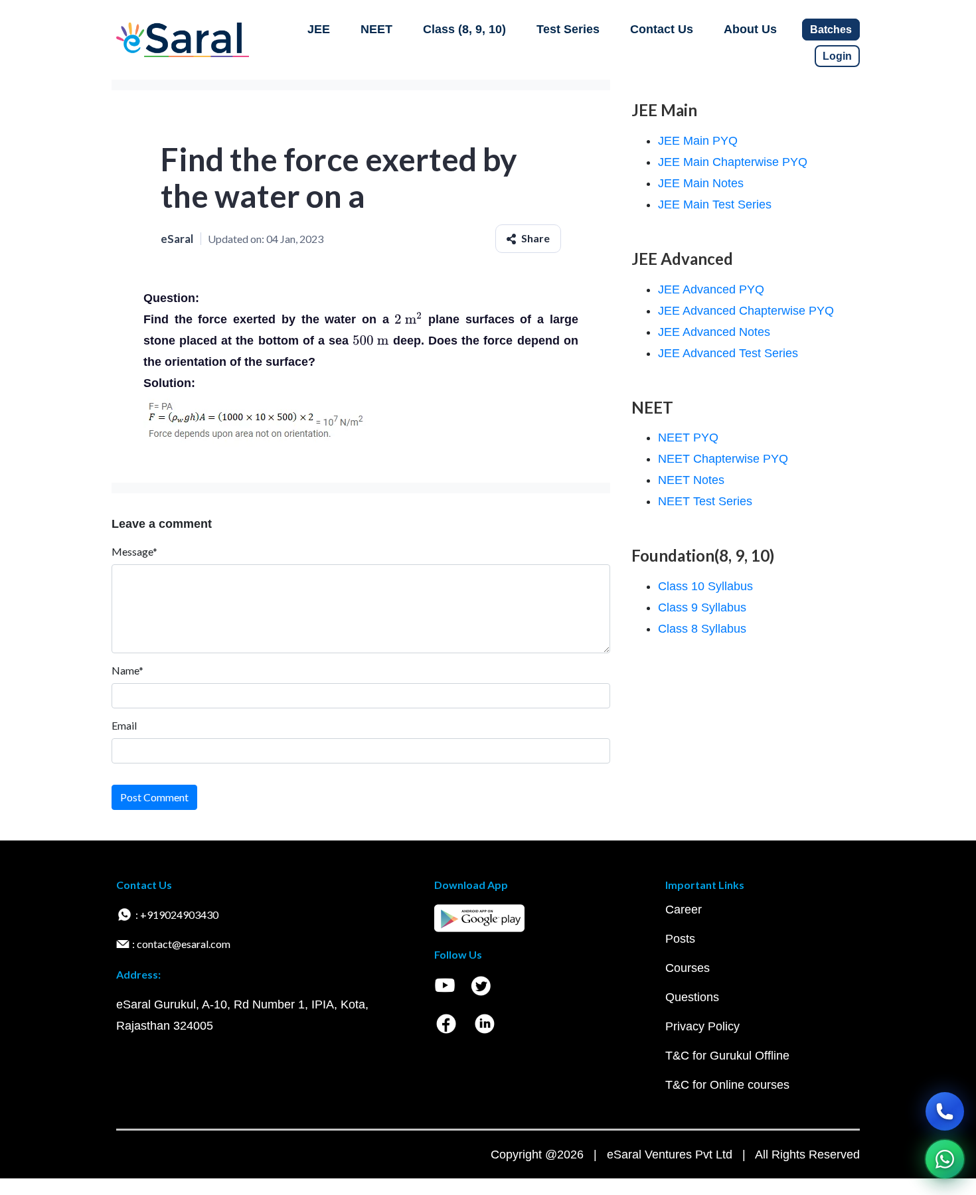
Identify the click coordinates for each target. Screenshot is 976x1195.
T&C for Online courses (727, 1084)
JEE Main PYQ (698, 140)
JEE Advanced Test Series (728, 353)
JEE (318, 29)
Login (837, 56)
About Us (750, 29)
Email (124, 725)
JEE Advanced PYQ (711, 289)
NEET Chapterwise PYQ (723, 458)
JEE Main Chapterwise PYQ (732, 162)
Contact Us (661, 29)
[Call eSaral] (945, 1111)
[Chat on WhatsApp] (945, 1159)
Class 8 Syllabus (702, 628)
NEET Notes (691, 480)
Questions (692, 997)
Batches (831, 29)
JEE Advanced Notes (714, 332)
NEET (376, 29)
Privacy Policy (702, 1026)
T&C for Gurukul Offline (727, 1055)
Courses (687, 968)
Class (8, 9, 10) (464, 29)
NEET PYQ (688, 437)
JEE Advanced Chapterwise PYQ (746, 310)
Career (683, 909)
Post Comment (154, 797)
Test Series (568, 29)
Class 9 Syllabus (702, 607)
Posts (680, 938)
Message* (134, 551)
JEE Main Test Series (715, 204)
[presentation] (408, 319)
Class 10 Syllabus (705, 586)
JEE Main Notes (701, 183)
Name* (127, 670)
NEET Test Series (705, 501)
